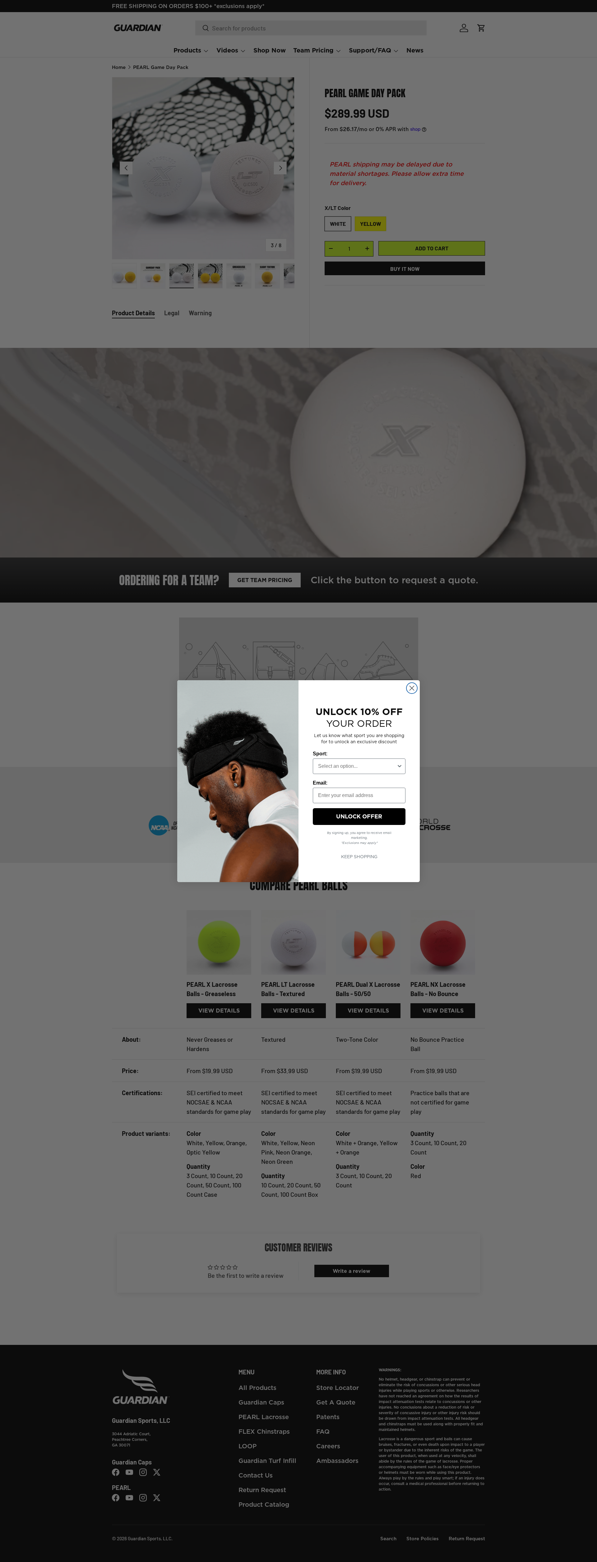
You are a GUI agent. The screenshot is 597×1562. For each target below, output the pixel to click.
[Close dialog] (411, 688)
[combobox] (357, 766)
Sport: (320, 753)
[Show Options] (399, 766)
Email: (320, 783)
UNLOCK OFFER (359, 816)
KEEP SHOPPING (359, 857)
